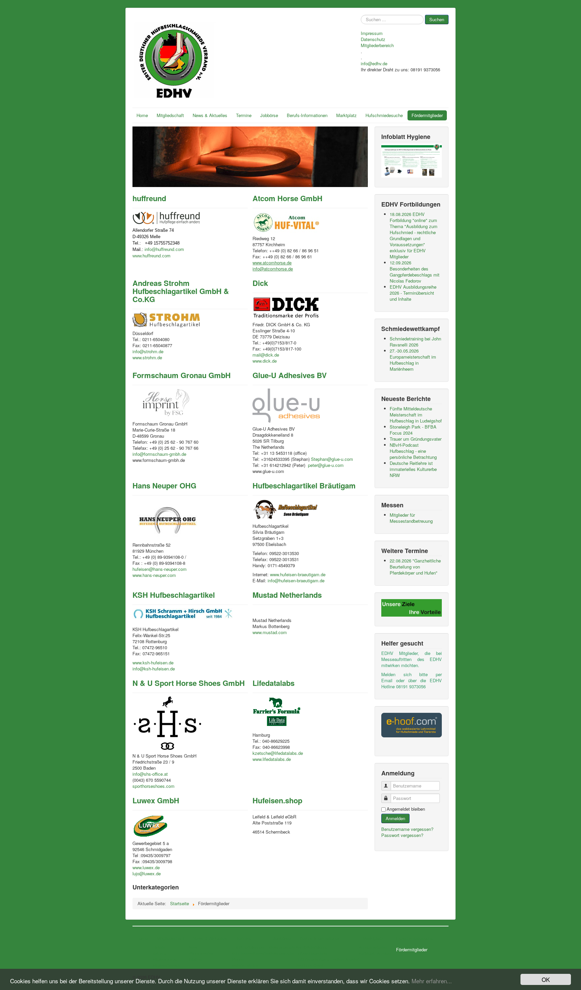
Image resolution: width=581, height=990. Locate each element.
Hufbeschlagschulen (312, 953)
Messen (238, 959)
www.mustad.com (270, 632)
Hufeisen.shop (277, 800)
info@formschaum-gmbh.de (159, 454)
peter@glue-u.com (326, 465)
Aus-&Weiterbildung (311, 947)
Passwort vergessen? (402, 835)
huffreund (149, 198)
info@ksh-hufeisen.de (153, 668)
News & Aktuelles (210, 115)
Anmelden (395, 818)
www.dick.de (265, 361)
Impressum (372, 33)
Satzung (159, 953)
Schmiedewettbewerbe (250, 953)
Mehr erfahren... (432, 981)
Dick (260, 283)
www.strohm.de (147, 357)
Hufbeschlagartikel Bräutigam (304, 485)
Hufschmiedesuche (384, 115)
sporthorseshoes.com (153, 786)
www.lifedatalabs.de (272, 759)
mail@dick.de (266, 355)
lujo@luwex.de (146, 873)
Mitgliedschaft (170, 115)
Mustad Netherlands (287, 594)
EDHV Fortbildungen (248, 947)
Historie (159, 947)
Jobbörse (269, 115)
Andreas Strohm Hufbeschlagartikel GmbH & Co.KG (180, 291)
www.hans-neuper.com (154, 575)
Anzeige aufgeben (373, 947)
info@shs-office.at (150, 774)
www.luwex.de (146, 867)
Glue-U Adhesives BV (290, 375)
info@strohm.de (147, 351)
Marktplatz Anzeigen (375, 953)
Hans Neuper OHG (164, 485)
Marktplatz (346, 115)
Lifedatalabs (274, 682)
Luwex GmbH (155, 800)
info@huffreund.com (164, 249)
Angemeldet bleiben (406, 809)
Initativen (196, 959)
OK (546, 979)
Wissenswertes (201, 953)
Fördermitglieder (427, 115)
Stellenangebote (282, 947)
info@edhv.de (374, 64)
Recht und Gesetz (310, 965)
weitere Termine (245, 965)
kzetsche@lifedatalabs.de (278, 753)
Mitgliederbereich (377, 45)
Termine (243, 115)
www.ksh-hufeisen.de (152, 662)
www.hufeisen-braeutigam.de (297, 574)
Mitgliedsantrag (165, 959)
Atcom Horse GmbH (287, 198)
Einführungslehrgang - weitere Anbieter (327, 959)
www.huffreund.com (151, 255)
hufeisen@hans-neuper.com (159, 569)
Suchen (436, 19)
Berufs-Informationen (307, 115)
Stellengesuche (281, 953)
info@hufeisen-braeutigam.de (296, 580)
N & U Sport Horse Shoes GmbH (188, 682)
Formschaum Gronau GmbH (181, 375)
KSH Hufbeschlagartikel (173, 594)
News (193, 947)
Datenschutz (373, 39)
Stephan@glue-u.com (332, 459)
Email (386, 680)
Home (142, 115)
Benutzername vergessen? (407, 829)
